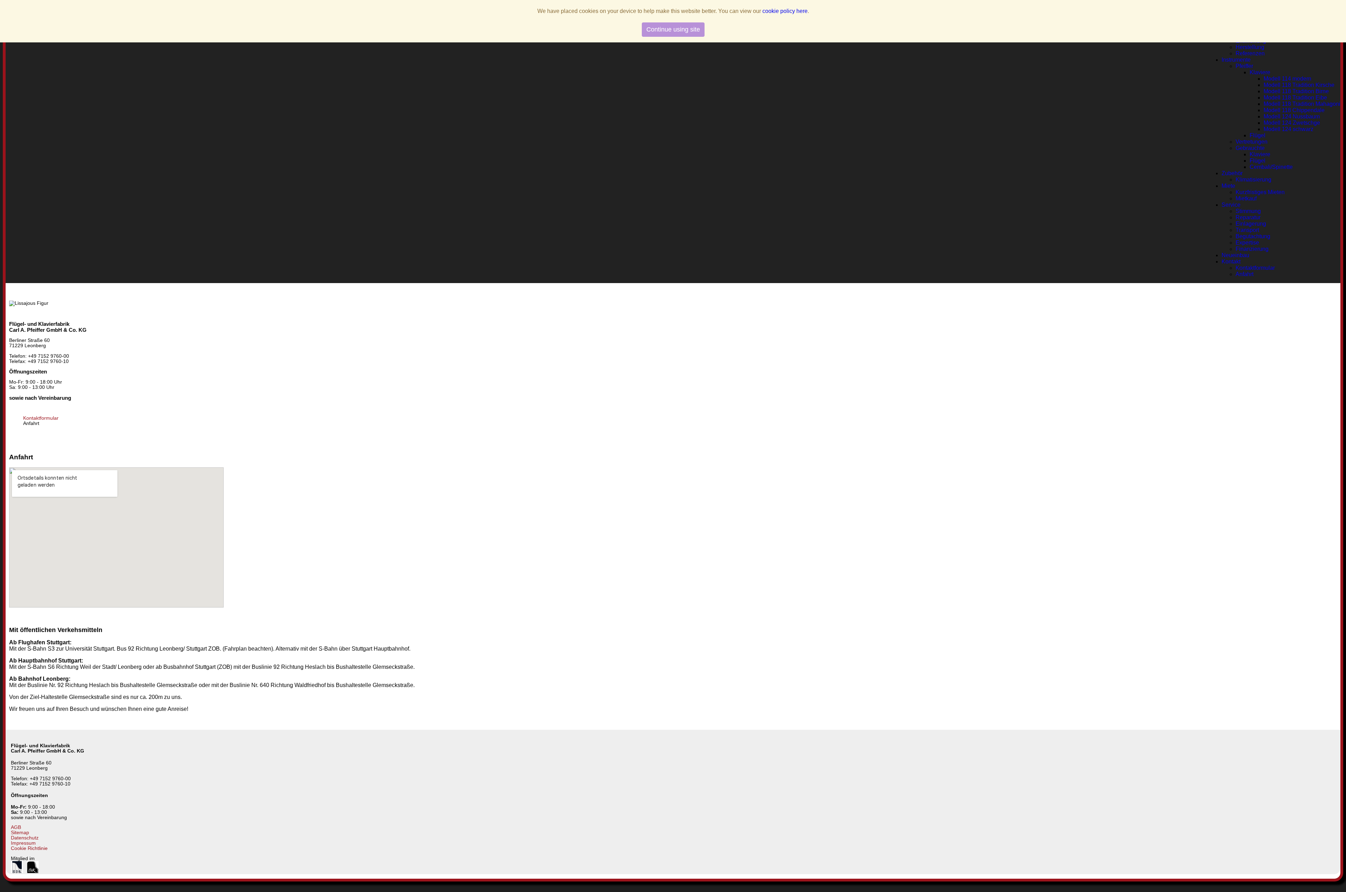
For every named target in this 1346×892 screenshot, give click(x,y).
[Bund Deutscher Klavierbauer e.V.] (17, 871)
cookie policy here (785, 11)
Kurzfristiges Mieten (1260, 192)
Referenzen (1250, 53)
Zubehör (1232, 173)
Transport (1247, 230)
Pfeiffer (1244, 66)
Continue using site (673, 29)
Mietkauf (1246, 198)
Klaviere (1260, 72)
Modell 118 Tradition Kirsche (1299, 85)
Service (1231, 205)
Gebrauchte (1250, 148)
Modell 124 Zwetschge (1292, 123)
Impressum (23, 843)
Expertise (1247, 243)
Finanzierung (1252, 249)
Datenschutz (25, 837)
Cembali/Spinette (1271, 167)
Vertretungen (1251, 142)
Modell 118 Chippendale (1294, 110)
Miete (1228, 186)
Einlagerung (1251, 224)
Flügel (1257, 135)
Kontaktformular (1255, 268)
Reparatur (1248, 217)
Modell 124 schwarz (1288, 129)
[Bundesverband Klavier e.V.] (33, 871)
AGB (16, 827)
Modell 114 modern (1287, 79)
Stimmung (1248, 211)
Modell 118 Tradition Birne (1296, 91)
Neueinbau (1235, 255)
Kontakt (1231, 262)
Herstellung (1250, 47)
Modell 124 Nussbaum (1292, 116)
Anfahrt (1244, 274)
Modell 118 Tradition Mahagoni (1302, 104)
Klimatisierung (1253, 180)
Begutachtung (1253, 236)
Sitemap (20, 832)
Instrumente (1236, 60)
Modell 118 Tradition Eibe (1295, 98)
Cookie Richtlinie (29, 848)
